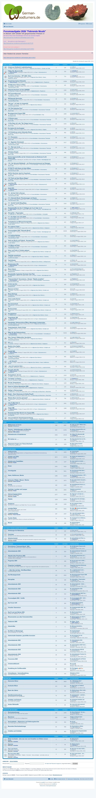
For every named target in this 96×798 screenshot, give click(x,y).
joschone (12, 143)
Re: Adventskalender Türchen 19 (78, 551)
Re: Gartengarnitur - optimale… (78, 694)
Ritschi (73, 108)
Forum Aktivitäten (35, 86)
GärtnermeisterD (76, 369)
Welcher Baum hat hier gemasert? (18, 398)
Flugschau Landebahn (14, 565)
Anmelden (5, 761)
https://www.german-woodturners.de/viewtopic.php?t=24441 (19, 37)
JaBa (73, 67)
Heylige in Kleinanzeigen (15, 390)
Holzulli (11, 153)
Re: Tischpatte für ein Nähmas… (78, 517)
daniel (73, 188)
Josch (11, 124)
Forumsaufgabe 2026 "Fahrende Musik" (19, 230)
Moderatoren (16, 426)
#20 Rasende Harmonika (15, 98)
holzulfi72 (74, 425)
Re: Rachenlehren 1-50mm (76, 726)
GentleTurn (74, 655)
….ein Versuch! (12, 361)
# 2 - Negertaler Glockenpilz (16, 142)
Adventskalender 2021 (14, 640)
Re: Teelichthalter (74, 451)
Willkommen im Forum (14, 424)
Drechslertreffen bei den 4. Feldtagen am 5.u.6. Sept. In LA (25, 208)
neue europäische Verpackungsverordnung (20, 417)
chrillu (11, 204)
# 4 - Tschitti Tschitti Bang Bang (17, 203)
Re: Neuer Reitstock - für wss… (78, 712)
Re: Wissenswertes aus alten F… (78, 616)
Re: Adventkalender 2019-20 (77, 649)
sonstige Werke (12, 508)
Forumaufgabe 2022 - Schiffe (16, 598)
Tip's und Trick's (13, 749)
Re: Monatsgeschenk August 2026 (78, 574)
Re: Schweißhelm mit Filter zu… (78, 538)
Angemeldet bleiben (66, 763)
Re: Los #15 (73, 663)
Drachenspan (75, 650)
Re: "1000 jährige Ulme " (76, 680)
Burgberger (74, 156)
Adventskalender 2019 (14, 649)
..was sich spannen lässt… (15, 366)
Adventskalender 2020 (14, 645)
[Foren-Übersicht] (48, 12)
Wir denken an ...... (13, 439)
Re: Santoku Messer (75, 522)
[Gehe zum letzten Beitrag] (75, 67)
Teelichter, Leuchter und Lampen (17, 489)
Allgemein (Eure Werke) (35, 68)
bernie (11, 133)
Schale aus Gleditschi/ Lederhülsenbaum (20, 67)
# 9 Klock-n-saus (13, 118)
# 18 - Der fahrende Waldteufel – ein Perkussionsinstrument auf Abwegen (29, 163)
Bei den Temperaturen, (14, 382)
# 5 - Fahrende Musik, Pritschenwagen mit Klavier (22, 198)
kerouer (12, 194)
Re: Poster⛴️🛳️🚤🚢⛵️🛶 (76, 668)
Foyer (36, 72)
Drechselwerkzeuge (13, 712)
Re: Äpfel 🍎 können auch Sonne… (78, 508)
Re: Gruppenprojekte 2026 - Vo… (78, 607)
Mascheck (12, 391)
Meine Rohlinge (12, 294)
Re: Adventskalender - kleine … (78, 584)
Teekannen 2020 (12, 621)
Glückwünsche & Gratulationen (17, 434)
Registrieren (14, 761)
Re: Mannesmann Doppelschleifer (78, 730)
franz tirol (12, 91)
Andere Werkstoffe (13, 704)
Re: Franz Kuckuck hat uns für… (78, 439)
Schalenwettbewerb (13, 663)
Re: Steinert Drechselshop (76, 602)
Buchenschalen (12, 309)
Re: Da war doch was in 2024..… (78, 560)
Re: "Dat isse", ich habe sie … (77, 493)
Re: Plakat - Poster (74, 621)
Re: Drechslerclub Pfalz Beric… (77, 470)
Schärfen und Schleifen (15, 731)
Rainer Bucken (13, 72)
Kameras (10, 744)
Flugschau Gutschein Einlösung (78, 565)
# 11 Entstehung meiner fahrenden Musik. (20, 132)
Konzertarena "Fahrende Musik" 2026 (18, 546)
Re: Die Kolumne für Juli (76, 635)
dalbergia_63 (13, 214)
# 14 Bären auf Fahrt (14, 245)
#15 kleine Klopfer (13, 152)
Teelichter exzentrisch (14, 255)
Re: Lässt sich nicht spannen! (77, 704)
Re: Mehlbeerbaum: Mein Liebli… (78, 690)
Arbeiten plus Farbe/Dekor (15, 461)
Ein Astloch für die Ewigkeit (16, 128)
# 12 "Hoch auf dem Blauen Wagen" (18, 178)
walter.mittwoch (13, 323)
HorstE (73, 84)
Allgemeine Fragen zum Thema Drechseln (20, 443)
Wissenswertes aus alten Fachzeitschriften (20, 617)
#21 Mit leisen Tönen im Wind (16, 84)
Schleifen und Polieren (14, 699)
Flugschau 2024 (12, 560)
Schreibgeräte (11, 415)
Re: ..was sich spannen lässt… (77, 513)
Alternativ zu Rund (74, 673)
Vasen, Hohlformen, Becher (16, 475)
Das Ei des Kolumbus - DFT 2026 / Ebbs (19, 76)
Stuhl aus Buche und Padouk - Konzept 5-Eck (21, 240)
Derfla (73, 80)
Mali (73, 128)
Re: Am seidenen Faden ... (76, 503)
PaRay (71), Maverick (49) (15, 71)
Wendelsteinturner (57, 775)
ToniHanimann (13, 159)
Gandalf (74, 351)
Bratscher (12, 305)
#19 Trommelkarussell (14, 93)
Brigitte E (12, 94)
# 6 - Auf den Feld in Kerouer (16, 193)
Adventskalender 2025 (14, 551)
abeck (73, 221)
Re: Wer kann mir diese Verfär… (78, 748)
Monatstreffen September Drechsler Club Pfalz (21, 274)
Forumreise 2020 (13, 659)
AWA (11, 68)
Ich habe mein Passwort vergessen (53, 763)
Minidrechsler (13, 114)
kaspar (11, 77)
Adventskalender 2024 (14, 584)
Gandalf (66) (11, 351)
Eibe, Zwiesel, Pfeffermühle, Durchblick (19, 337)
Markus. (12, 261)
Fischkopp (74, 660)
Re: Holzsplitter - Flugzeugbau (77, 579)
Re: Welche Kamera (75, 744)
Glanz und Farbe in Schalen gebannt (18, 250)
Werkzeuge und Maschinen (38, 391)
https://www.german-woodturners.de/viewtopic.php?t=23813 (19, 49)
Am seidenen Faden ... (14, 226)
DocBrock (74, 93)
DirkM (73, 754)
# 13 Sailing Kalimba (14, 235)
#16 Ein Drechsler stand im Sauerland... (19, 173)
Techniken (11, 534)
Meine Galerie (12, 269)
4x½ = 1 (10, 342)
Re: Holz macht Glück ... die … (77, 753)
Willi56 (11, 104)
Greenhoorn (12, 231)
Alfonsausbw (75, 397)
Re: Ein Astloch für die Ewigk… (78, 498)
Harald (14, 457)
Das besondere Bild (13, 753)
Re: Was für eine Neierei (76, 612)
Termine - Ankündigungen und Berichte (19, 429)
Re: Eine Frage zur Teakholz (77, 685)
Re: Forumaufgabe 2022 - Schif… (78, 598)
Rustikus (74, 585)
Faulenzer (74, 278)
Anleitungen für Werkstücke (16, 530)
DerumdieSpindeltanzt (15, 223)
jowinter (11, 228)
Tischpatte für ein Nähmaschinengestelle (20, 221)
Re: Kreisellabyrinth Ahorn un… (78, 484)
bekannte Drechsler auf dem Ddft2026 (19, 89)
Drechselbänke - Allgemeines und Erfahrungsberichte (23, 721)
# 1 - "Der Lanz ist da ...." (15, 147)
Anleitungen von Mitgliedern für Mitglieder (15, 528)
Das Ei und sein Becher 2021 (16, 612)
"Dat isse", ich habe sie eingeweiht (18, 103)
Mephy (11, 179)
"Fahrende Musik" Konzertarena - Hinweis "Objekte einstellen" (26, 279)
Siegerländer (75, 317)
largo (73, 732)
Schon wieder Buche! (14, 299)
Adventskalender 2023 (14, 589)
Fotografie (6, 736)
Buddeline (12, 246)
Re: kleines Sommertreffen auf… (78, 429)
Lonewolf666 (75, 636)
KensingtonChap (13, 99)
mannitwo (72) (12, 183)
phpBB (43, 782)
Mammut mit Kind (13, 289)
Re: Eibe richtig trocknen (76, 443)
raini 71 (73, 402)
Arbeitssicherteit (12, 538)
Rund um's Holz (7, 678)
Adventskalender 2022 (14, 593)
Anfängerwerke (47, 261)
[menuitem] (8, 24)
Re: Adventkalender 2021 (76, 640)
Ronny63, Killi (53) (13, 370)
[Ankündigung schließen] (92, 30)
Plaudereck (46, 82)
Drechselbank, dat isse (14, 375)
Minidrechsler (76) (13, 264)
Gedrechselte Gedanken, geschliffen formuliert (21, 635)
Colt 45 (73, 382)
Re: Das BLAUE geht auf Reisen (78, 658)
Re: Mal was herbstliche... (76, 626)
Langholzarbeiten (46, 367)
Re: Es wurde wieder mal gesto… (78, 479)
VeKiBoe (12, 86)
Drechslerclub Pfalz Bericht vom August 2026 (21, 413)
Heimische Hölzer (13, 681)
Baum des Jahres (13, 690)
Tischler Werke (11, 224)
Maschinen (48, 391)
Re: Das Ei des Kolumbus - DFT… (78, 475)
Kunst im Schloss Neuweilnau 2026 (18, 386)
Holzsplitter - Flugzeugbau (15, 213)
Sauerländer (12, 251)
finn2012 (74, 739)
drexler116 (74, 216)
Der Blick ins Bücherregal (15, 631)
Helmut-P (74, 137)
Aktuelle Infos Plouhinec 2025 (16, 555)
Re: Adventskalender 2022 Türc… (78, 593)
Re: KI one (72, 721)
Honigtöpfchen (12, 313)
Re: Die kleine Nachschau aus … (78, 555)
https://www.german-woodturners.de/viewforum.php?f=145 (18, 43)
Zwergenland (13, 285)
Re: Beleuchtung (74, 738)
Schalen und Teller (46, 68)
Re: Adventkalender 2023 (76, 588)
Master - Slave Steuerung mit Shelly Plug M (20, 394)
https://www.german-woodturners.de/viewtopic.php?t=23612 (19, 57)
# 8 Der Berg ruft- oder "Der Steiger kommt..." (21, 123)
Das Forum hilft (12, 603)
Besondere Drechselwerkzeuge (17, 726)
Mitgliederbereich (39, 82)
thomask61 (74, 613)
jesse (73, 700)
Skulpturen (47, 228)
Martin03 (74, 722)
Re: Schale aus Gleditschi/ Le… (78, 456)
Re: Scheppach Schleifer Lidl (77, 699)
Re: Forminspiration (75, 630)
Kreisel (10, 484)
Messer (10, 522)
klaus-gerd (74, 530)
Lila (73, 356)
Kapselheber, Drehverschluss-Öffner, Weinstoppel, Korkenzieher (26, 322)
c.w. (11, 138)
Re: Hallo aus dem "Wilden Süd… (78, 424)
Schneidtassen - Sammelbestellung (18, 673)
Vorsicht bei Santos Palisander (17, 81)
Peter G (74, 646)
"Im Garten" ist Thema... (15, 378)
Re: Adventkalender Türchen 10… (78, 654)
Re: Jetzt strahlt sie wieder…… (77, 461)
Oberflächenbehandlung (15, 695)
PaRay (11, 129)
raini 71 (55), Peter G (14, 403)
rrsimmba (74, 70)
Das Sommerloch (13, 304)
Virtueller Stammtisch (14, 607)
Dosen (46, 315)
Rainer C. (74, 523)
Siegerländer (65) (13, 317)
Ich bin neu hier (12, 284)
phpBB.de (54, 784)
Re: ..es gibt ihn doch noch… (77, 570)
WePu (11, 164)
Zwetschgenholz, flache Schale (17, 327)
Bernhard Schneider (14, 414)
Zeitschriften (11, 626)
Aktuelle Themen (7, 64)
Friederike (12, 236)
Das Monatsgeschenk (14, 574)
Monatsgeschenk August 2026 (16, 113)
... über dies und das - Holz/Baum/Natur (19, 570)
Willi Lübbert (13, 209)
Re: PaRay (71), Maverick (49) (77, 434)
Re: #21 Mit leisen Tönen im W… (78, 546)
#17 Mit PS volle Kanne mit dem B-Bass (19, 168)
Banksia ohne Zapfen (14, 346)
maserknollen (75, 113)
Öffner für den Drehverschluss (16, 332)
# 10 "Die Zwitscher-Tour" (15, 108)
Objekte (44, 129)
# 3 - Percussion (12, 137)
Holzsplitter (45, 214)
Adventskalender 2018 (14, 654)
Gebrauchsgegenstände (13, 105)
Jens (11, 109)
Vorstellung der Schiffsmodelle (17, 668)
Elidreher (12, 295)
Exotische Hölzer (13, 685)
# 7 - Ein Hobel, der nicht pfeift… (17, 216)
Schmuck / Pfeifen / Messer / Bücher (18, 480)
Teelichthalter (12, 260)
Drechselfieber (13, 280)
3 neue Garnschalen (14, 356)
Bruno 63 (74, 183)
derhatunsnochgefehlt (77, 346)
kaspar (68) (11, 408)
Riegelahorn (12, 275)
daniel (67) (11, 188)
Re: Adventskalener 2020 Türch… (78, 644)
